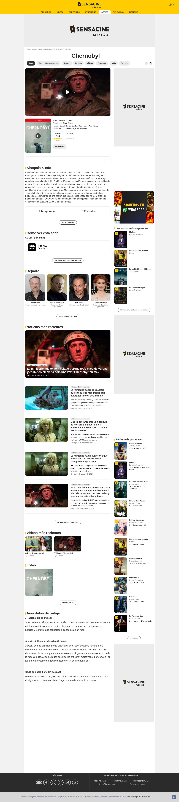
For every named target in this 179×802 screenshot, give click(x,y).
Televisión (118, 12)
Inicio (28, 49)
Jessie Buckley (100, 303)
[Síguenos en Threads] (75, 782)
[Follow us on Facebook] (46, 782)
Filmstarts (117, 781)
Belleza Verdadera (136, 520)
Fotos (31, 565)
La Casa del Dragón (137, 288)
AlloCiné (97, 781)
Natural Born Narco (137, 501)
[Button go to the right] (150, 63)
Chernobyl (85, 55)
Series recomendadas (45, 49)
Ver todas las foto (67, 603)
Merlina (132, 232)
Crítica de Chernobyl (34, 553)
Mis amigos (70, 133)
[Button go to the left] (146, 63)
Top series (134, 638)
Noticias (133, 12)
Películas (46, 12)
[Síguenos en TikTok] (68, 782)
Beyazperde (138, 781)
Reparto (33, 271)
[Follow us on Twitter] (53, 782)
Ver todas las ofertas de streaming (68, 260)
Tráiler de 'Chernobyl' (63, 553)
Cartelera (74, 12)
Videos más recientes (44, 533)
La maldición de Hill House (140, 269)
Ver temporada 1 (68, 222)
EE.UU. (62, 129)
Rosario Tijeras (135, 443)
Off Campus (134, 578)
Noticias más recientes (45, 327)
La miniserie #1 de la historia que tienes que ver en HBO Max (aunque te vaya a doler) (89, 459)
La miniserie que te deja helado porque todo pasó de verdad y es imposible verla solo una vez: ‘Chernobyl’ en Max (67, 370)
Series (104, 12)
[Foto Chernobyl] (39, 582)
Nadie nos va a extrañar (138, 251)
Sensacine (134, 784)
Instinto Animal (135, 558)
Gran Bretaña (81, 129)
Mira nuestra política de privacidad (139, 797)
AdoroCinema (104, 784)
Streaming (90, 12)
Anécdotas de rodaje (43, 613)
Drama (69, 120)
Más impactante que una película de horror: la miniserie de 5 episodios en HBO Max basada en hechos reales (89, 426)
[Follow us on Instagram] (61, 782)
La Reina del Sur (136, 616)
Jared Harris (65, 126)
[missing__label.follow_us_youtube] (39, 782)
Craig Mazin (68, 123)
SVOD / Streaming (35, 237)
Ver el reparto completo (68, 316)
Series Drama (57, 49)
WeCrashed (134, 597)
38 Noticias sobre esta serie (67, 522)
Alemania (70, 129)
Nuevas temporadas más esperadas (134, 310)
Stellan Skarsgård (80, 126)
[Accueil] (89, 5)
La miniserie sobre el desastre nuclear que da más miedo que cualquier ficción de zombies (87, 393)
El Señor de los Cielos (138, 482)
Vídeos (60, 12)
